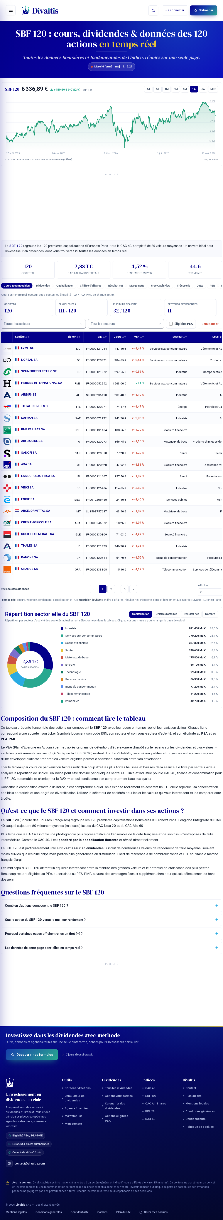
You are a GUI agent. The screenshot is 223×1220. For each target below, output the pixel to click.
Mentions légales (197, 1103)
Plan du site (193, 1095)
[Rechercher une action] (153, 10)
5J (157, 89)
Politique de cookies (200, 1126)
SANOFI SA (29, 452)
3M (176, 89)
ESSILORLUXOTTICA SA (38, 476)
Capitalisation (64, 285)
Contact (191, 1088)
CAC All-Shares (155, 1103)
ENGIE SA (27, 499)
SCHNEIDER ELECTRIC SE (39, 371)
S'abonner (206, 10)
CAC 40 (150, 1088)
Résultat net (115, 285)
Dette (200, 285)
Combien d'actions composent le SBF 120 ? (36, 906)
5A (203, 89)
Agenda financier (76, 1108)
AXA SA (26, 464)
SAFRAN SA (29, 418)
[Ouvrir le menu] (11, 10)
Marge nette (136, 285)
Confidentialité (196, 1119)
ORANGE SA (29, 569)
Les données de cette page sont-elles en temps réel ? (44, 948)
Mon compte (73, 1123)
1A (194, 89)
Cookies (102, 1212)
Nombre (210, 614)
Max (213, 89)
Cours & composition (17, 285)
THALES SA (29, 545)
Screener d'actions (78, 1088)
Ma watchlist (73, 1116)
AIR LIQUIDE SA (31, 441)
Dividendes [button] (112, 1080)
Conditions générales (200, 1111)
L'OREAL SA (29, 359)
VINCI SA (27, 487)
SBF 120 (151, 1095)
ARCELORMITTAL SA (35, 510)
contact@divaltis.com (30, 1163)
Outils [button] (67, 1080)
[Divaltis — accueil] (40, 10)
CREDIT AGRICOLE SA (36, 522)
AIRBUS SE (28, 394)
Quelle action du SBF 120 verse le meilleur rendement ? (45, 920)
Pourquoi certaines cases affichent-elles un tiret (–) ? (44, 934)
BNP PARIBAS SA (33, 429)
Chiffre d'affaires (90, 285)
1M (167, 89)
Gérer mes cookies (156, 1212)
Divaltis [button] (189, 1080)
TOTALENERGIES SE (35, 406)
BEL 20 (150, 1111)
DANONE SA (29, 557)
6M (185, 89)
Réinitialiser (210, 324)
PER (212, 285)
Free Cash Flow (160, 285)
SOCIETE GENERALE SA (37, 534)
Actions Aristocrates (119, 1095)
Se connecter (175, 10)
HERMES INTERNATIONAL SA (41, 382)
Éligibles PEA (183, 324)
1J (148, 89)
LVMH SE (27, 348)
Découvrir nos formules (35, 1055)
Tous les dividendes (118, 1088)
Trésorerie (183, 285)
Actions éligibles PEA (116, 1118)
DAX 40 (150, 1119)
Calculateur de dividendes (74, 1098)
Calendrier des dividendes (115, 1106)
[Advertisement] (111, 205)
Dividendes (43, 285)
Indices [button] (148, 1080)
